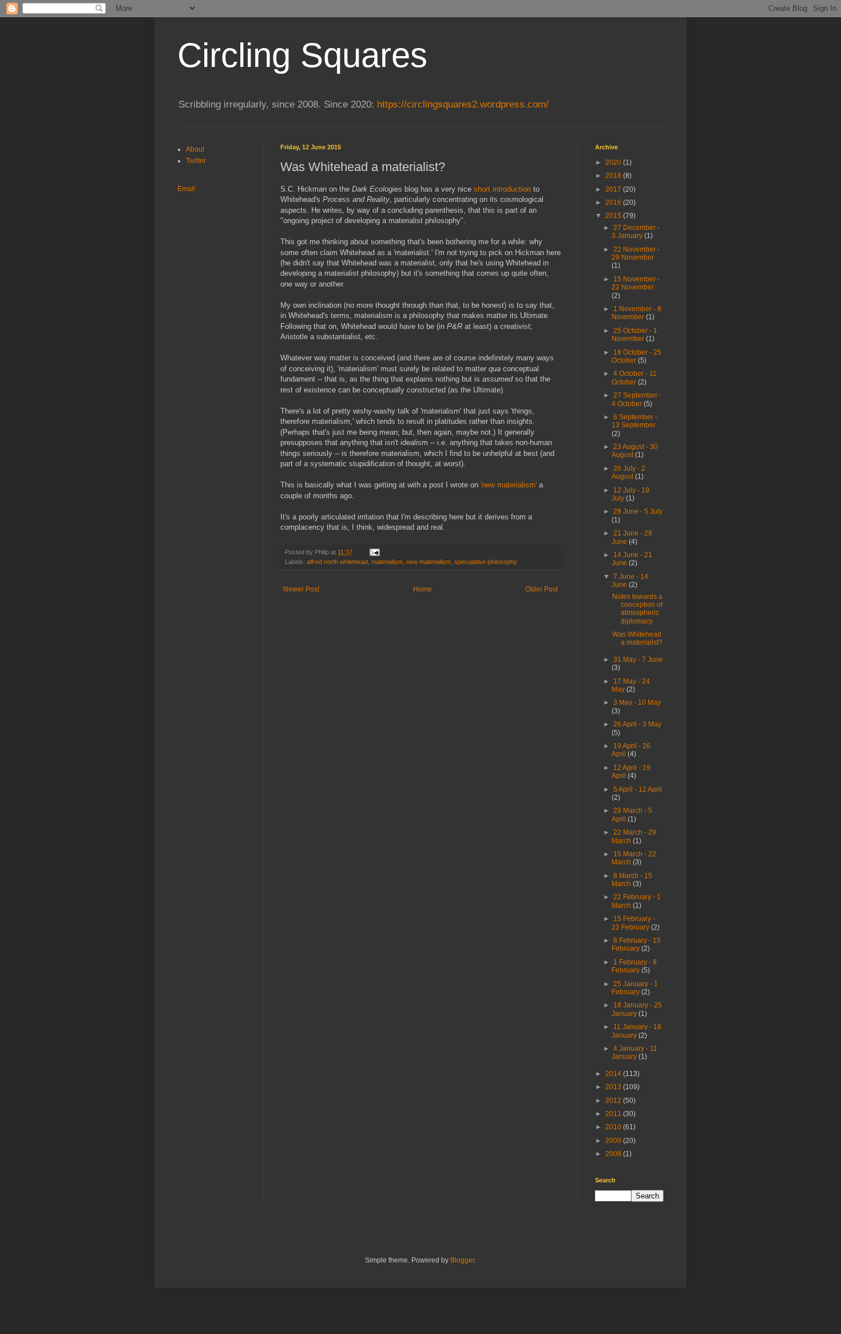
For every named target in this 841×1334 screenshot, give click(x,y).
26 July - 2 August (628, 472)
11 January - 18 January (636, 1031)
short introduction (502, 189)
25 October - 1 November (634, 335)
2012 (614, 1101)
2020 (614, 162)
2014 (614, 1074)
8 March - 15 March (632, 880)
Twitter (196, 161)
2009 (614, 1141)
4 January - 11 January (634, 1053)
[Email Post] (374, 552)
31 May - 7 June (638, 660)
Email (186, 189)
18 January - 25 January (637, 1009)
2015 (614, 216)
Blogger (462, 1260)
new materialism (428, 561)
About (195, 149)
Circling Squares (302, 55)
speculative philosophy (485, 561)
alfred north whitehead (337, 561)
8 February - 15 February (636, 944)
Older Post (541, 589)
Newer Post (301, 589)
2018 (614, 176)
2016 (614, 202)
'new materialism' (509, 485)
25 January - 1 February (635, 988)
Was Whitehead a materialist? (637, 638)
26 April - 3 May (637, 724)
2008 (614, 1154)
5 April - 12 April (637, 789)
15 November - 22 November (636, 283)
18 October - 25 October (636, 356)
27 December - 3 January (636, 232)
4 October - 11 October (634, 378)
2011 (614, 1114)
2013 (614, 1087)
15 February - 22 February (633, 923)
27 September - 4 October (636, 399)
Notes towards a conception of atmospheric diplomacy (637, 609)
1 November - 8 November (636, 313)
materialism (387, 561)
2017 (614, 189)
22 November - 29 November (636, 253)
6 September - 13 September (634, 421)
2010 (614, 1127)
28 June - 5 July (638, 511)
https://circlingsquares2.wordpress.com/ (463, 104)
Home (422, 589)
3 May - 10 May (637, 702)
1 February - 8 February (634, 966)
